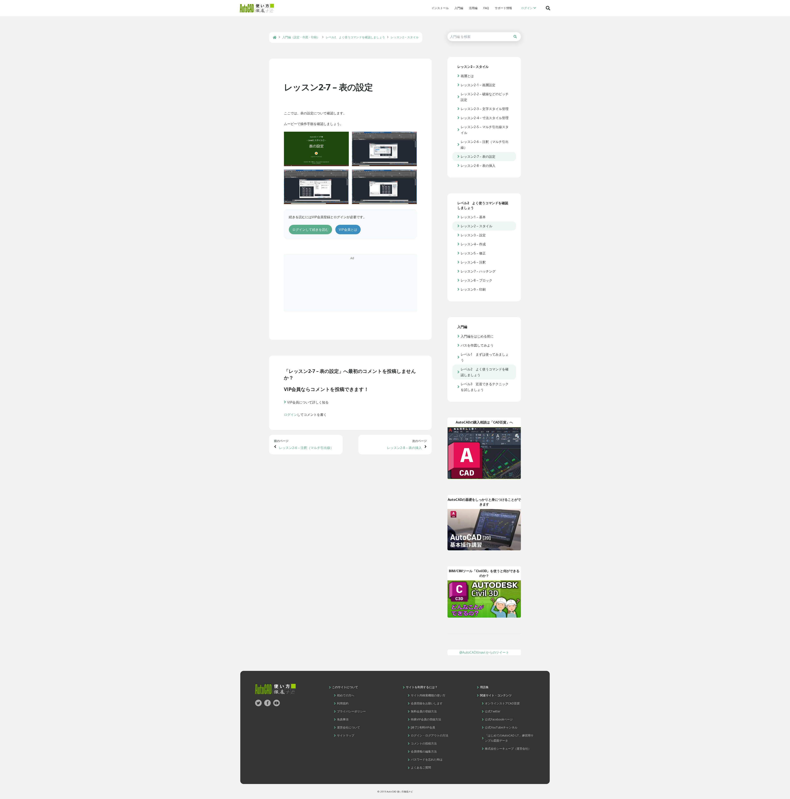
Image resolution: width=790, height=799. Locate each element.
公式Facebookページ (499, 719)
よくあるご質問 (421, 767)
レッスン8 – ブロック (476, 280)
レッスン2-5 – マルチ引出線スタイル (485, 130)
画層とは (467, 76)
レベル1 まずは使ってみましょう (485, 357)
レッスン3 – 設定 (473, 235)
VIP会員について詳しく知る (308, 402)
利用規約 (343, 703)
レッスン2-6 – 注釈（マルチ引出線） (306, 447)
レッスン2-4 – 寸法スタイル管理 (485, 118)
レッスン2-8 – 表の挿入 (404, 447)
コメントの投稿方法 (424, 743)
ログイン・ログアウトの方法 (429, 735)
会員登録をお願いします (427, 703)
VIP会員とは (348, 229)
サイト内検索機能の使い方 (428, 695)
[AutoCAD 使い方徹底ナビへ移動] (274, 37)
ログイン (290, 414)
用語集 (484, 687)
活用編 (473, 8)
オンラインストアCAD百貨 (502, 703)
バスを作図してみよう (477, 345)
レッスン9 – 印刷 (473, 289)
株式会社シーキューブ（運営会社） (508, 748)
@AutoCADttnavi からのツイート (484, 652)
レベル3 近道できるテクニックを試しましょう (485, 387)
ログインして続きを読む (310, 229)
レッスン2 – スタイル (476, 226)
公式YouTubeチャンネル (501, 727)
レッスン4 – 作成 (473, 244)
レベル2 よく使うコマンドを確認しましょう (485, 372)
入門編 (458, 8)
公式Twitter (492, 711)
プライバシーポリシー (351, 711)
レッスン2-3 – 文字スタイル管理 (485, 109)
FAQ (486, 8)
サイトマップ (345, 735)
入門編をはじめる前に (477, 336)
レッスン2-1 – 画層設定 (478, 85)
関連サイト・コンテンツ (496, 695)
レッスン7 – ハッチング (478, 271)
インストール (440, 8)
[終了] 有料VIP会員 (423, 727)
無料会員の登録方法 (424, 711)
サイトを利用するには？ (422, 687)
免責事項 (343, 719)
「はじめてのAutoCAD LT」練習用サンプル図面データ (509, 737)
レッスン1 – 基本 (473, 217)
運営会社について (348, 727)
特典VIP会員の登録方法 (426, 719)
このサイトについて (345, 687)
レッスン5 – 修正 (473, 253)
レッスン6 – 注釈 (473, 262)
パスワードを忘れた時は (427, 759)
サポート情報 (503, 8)
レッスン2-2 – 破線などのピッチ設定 (485, 97)
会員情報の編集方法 (424, 751)
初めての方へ (345, 695)
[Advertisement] (350, 283)
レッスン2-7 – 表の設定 (328, 87)
